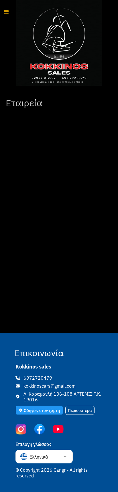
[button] (39, 410)
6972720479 (37, 378)
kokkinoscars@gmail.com (49, 386)
